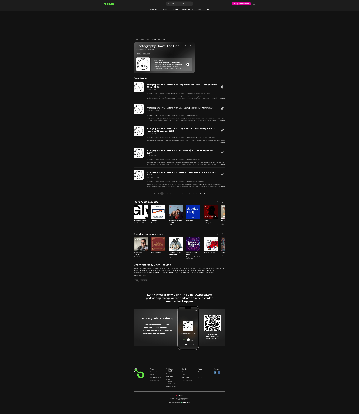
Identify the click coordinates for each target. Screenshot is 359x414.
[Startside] (137, 39)
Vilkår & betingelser (171, 374)
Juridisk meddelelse (169, 380)
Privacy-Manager (170, 386)
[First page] (154, 193)
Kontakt (184, 372)
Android (200, 377)
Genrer (199, 9)
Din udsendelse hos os (155, 381)
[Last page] (204, 193)
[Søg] (191, 4)
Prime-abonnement (187, 380)
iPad (199, 374)
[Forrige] (217, 201)
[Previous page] (158, 193)
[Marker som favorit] (186, 45)
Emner (208, 9)
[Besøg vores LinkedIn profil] (215, 372)
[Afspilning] (187, 64)
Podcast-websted (139, 275)
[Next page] (200, 193)
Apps (183, 374)
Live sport (175, 9)
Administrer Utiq (170, 384)
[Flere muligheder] (191, 45)
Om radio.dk (153, 372)
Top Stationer (153, 9)
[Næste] (223, 201)
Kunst (138, 53)
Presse (152, 374)
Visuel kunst (146, 53)
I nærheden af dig (187, 9)
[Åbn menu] (254, 4)
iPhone (200, 372)
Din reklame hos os (155, 377)
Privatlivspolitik (170, 376)
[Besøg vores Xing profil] (219, 372)
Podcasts (164, 9)
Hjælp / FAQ (185, 377)
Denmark (180, 395)
